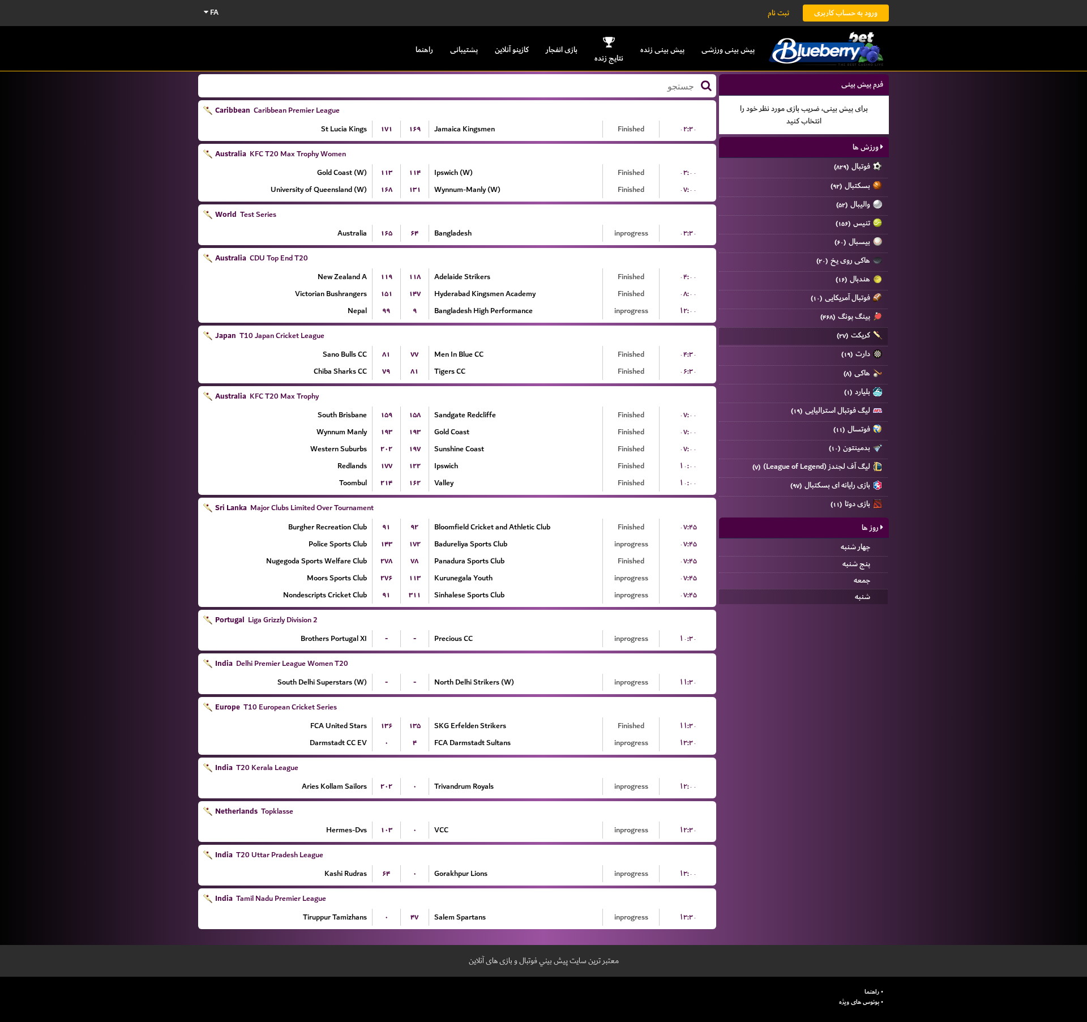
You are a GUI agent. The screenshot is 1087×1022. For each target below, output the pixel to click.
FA (213, 12)
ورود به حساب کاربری (846, 12)
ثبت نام (778, 12)
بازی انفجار (561, 49)
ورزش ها (866, 146)
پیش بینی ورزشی (728, 49)
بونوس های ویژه (859, 1002)
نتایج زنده (608, 58)
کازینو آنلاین (512, 49)
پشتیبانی (464, 49)
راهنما (424, 49)
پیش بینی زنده (662, 49)
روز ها (871, 527)
